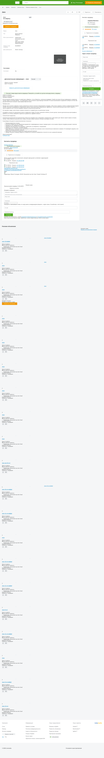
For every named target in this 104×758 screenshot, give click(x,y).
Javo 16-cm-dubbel (7, 489)
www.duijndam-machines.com (10, 168)
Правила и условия (30, 726)
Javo (16, 30)
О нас (3, 726)
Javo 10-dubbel (6, 241)
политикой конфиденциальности (28, 216)
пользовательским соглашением (45, 216)
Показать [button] (14, 160)
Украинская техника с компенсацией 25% (35, 738)
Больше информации (87, 51)
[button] (68, 12)
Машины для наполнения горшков (89, 229)
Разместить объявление (9, 303)
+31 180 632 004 (20, 165)
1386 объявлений (14, 147)
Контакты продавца (6, 731)
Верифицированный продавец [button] (13, 146)
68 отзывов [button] (16, 150)
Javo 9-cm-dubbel (6, 682)
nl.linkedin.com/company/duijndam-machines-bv (15, 169)
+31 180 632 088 (20, 160)
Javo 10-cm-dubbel (7, 561)
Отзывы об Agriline (30, 733)
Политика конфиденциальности (33, 728)
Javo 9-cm (5, 610)
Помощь (4, 728)
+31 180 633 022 (20, 166)
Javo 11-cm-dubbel (7, 513)
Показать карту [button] (29, 185)
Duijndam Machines (8, 144)
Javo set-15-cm (6, 463)
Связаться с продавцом (10, 26)
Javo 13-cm (5, 706)
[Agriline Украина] (7, 2)
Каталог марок (29, 736)
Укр (3, 736)
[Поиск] (24, 3)
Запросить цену (8, 21)
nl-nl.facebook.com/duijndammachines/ (13, 170)
